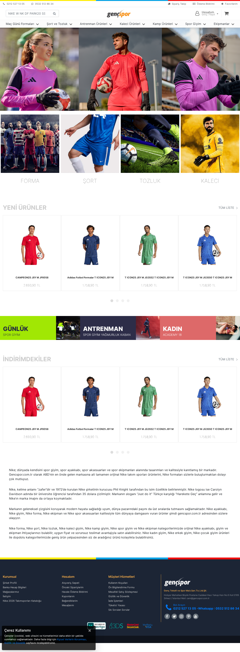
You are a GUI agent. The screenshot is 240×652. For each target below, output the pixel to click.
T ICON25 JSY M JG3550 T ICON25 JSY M (207, 277)
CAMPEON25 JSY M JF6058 (32, 277)
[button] (7, 244)
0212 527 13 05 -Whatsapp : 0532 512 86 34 (206, 608)
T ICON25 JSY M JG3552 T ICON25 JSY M (149, 277)
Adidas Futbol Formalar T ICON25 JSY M (90, 277)
